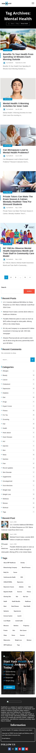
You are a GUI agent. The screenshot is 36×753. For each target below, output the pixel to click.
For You (5, 415)
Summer (22, 635)
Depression (6, 388)
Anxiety (23, 562)
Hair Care (25, 596)
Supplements (7, 477)
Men (4, 450)
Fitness (5, 410)
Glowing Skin (7, 596)
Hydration (6, 611)
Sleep (5, 635)
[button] (9, 687)
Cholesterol (6, 384)
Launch (19, 616)
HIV (4, 441)
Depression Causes (9, 587)
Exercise (19, 591)
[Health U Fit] (7, 3)
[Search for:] (18, 359)
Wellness (6, 499)
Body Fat (6, 572)
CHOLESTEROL (8, 582)
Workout (5, 507)
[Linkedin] (16, 748)
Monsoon (6, 625)
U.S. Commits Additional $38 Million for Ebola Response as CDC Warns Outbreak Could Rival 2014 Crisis (18, 304)
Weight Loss (7, 494)
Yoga (4, 512)
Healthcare (28, 601)
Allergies (5, 371)
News (4, 455)
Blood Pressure (26, 567)
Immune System (8, 616)
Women (5, 503)
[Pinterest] (19, 748)
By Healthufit (9, 62)
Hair (4, 424)
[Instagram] (12, 748)
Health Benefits (16, 601)
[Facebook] (9, 748)
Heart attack (7, 432)
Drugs (5, 402)
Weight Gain (7, 490)
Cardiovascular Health (9, 577)
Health (5, 428)
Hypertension (17, 611)
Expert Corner (7, 406)
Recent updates (8, 468)
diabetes (21, 587)
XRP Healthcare (8, 645)
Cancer (5, 380)
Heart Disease (7, 437)
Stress (13, 635)
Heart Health (27, 606)
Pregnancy (26, 625)
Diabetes (5, 393)
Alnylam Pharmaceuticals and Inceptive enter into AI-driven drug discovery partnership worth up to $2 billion (18, 340)
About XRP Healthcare (10, 562)
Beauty (5, 375)
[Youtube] (26, 748)
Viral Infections (7, 485)
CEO (21, 577)
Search (3, 287)
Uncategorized (7, 481)
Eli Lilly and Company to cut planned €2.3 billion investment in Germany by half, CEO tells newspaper (18, 331)
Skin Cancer (23, 630)
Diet (4, 397)
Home (12, 23)
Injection (5, 446)
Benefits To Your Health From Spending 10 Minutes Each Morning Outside (18, 57)
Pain (4, 463)
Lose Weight (7, 620)
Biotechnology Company (10, 567)
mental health (19, 620)
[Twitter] (23, 748)
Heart (5, 606)
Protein (6, 630)
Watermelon (7, 640)
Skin (13, 630)
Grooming (6, 419)
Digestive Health (8, 591)
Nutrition (5, 459)
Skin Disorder (7, 472)
